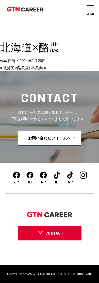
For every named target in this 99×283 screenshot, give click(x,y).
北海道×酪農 (30, 47)
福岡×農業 (34, 68)
